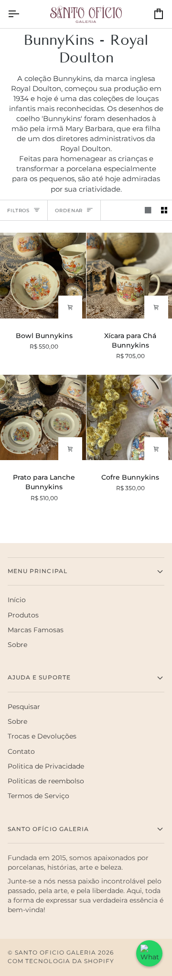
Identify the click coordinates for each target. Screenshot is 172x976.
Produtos (23, 615)
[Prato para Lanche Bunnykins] (43, 417)
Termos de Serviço (38, 796)
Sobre (17, 644)
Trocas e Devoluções (42, 736)
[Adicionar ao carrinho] (70, 307)
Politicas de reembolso (46, 781)
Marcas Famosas (36, 630)
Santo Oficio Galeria (55, 952)
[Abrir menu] (22, 14)
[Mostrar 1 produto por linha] (148, 210)
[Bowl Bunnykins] (43, 275)
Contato (21, 751)
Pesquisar (24, 706)
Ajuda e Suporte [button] (39, 677)
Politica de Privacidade (46, 766)
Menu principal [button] (37, 571)
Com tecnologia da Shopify (61, 961)
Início (17, 600)
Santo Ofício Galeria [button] (48, 829)
